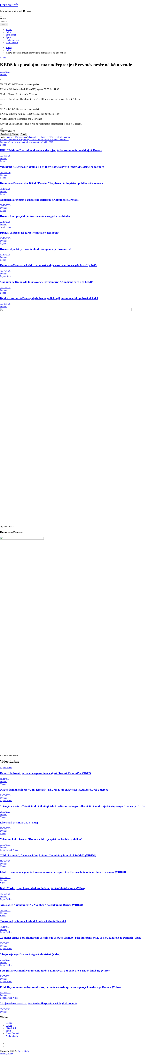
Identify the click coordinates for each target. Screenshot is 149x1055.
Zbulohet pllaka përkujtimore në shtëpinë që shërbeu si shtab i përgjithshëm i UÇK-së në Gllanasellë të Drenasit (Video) (71, 937)
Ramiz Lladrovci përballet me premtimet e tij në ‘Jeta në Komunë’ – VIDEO (45, 773)
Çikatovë (10, 137)
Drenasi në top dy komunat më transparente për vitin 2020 (26, 142)
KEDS (50, 137)
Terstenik (58, 137)
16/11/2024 (5, 779)
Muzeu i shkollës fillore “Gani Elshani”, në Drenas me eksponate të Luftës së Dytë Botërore (54, 789)
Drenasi (3, 74)
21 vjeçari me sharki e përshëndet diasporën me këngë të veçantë (38, 1003)
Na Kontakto (12, 42)
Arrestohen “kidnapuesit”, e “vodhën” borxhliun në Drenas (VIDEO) (41, 904)
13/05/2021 (5, 992)
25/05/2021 (5, 943)
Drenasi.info (9, 5)
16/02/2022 (5, 861)
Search (3, 18)
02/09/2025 (5, 271)
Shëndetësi (11, 34)
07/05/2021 (5, 1009)
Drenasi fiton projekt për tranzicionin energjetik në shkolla (35, 216)
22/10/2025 (5, 222)
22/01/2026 (5, 156)
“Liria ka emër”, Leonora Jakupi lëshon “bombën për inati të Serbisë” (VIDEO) (48, 855)
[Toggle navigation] (1, 16)
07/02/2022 (5, 894)
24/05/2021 (5, 960)
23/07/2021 (5, 72)
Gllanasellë (32, 137)
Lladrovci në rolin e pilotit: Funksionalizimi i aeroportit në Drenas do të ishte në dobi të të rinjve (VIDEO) (63, 871)
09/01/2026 (5, 172)
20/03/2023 (5, 812)
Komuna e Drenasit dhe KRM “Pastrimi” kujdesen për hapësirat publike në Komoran (51, 183)
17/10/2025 (5, 254)
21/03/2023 (5, 795)
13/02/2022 (5, 877)
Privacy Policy (6, 1053)
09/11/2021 (5, 927)
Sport (8, 37)
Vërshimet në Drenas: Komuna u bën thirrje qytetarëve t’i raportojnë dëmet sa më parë (52, 166)
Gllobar (42, 137)
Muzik (9, 850)
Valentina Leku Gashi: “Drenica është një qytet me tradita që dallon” (41, 839)
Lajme (9, 32)
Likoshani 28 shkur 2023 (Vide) (19, 822)
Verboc (67, 137)
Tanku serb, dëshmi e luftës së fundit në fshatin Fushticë (33, 921)
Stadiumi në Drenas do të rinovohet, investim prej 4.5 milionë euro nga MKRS (47, 281)
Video (9, 767)
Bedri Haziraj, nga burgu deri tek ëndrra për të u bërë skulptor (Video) (42, 888)
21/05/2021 (5, 976)
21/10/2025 (5, 238)
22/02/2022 (5, 844)
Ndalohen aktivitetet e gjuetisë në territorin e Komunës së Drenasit (39, 199)
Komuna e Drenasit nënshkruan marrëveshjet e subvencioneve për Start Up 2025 (48, 265)
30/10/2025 (5, 189)
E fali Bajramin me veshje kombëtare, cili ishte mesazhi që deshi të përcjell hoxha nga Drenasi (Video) (60, 987)
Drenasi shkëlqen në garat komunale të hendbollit (29, 232)
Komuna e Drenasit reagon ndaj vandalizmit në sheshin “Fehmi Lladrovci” (34, 139)
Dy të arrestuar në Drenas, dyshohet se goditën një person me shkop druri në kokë (49, 298)
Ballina (9, 29)
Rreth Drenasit (12, 40)
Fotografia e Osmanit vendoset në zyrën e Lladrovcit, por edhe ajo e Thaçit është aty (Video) (55, 970)
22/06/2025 (5, 304)
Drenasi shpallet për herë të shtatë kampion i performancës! (35, 249)
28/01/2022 (5, 910)
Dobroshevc (20, 137)
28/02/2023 (5, 828)
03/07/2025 (5, 287)
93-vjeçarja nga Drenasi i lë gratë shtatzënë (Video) (30, 954)
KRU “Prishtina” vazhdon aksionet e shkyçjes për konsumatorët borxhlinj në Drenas (51, 150)
